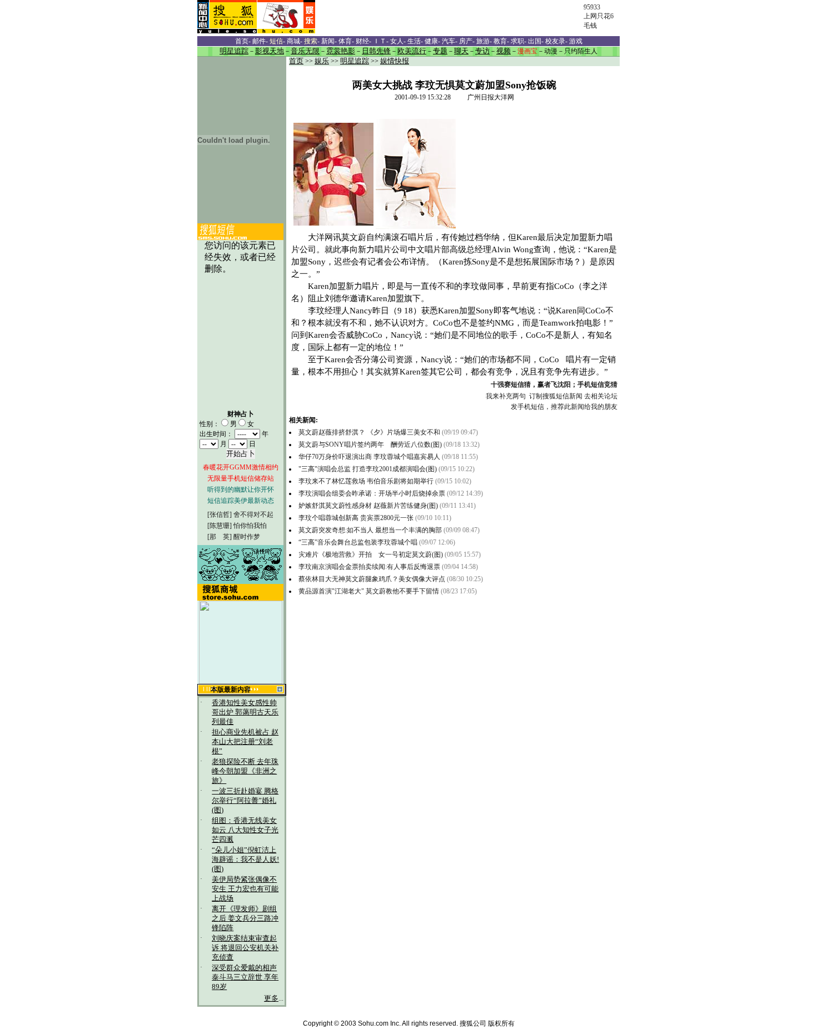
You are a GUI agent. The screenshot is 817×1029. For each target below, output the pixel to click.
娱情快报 (394, 61)
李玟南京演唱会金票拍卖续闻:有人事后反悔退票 (369, 567)
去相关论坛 (600, 396)
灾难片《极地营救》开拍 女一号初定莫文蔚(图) (371, 554)
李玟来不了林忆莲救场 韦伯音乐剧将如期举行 (366, 481)
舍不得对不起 (253, 514)
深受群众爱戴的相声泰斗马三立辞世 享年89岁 (245, 977)
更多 (271, 998)
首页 (296, 61)
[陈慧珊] (219, 526)
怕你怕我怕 (250, 526)
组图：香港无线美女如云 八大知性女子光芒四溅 (245, 830)
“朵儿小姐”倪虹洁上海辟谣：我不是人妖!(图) (245, 859)
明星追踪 (354, 61)
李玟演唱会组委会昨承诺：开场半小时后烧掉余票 (371, 493)
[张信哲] (219, 514)
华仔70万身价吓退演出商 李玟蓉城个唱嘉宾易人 (370, 457)
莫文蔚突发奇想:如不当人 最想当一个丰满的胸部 (370, 530)
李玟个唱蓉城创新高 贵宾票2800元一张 (356, 518)
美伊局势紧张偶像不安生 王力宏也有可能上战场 (245, 889)
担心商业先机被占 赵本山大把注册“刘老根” (245, 741)
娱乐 (322, 61)
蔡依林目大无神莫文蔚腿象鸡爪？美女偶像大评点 (371, 579)
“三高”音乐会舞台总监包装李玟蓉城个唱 (357, 542)
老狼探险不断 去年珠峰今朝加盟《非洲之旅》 (245, 771)
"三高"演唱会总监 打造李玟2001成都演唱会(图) (367, 469)
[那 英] (219, 537)
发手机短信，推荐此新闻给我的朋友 (564, 407)
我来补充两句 (506, 396)
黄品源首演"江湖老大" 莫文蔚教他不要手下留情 (368, 591)
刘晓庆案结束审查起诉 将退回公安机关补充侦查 (245, 948)
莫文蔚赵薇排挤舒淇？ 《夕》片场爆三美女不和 (369, 432)
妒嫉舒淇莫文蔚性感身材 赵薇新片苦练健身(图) (368, 505)
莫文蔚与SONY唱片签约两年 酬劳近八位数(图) (370, 444)
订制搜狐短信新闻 (555, 396)
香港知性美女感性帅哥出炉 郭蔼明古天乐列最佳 (245, 712)
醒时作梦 (246, 537)
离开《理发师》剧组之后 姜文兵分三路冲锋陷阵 (245, 918)
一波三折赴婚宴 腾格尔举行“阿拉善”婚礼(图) (245, 800)
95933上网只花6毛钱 (599, 16)
